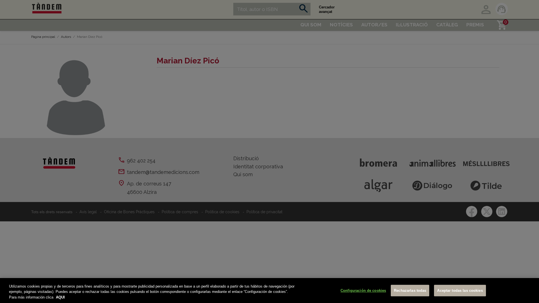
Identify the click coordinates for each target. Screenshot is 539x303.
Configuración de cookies (363, 290)
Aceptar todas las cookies (460, 290)
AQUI (60, 297)
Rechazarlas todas (410, 290)
